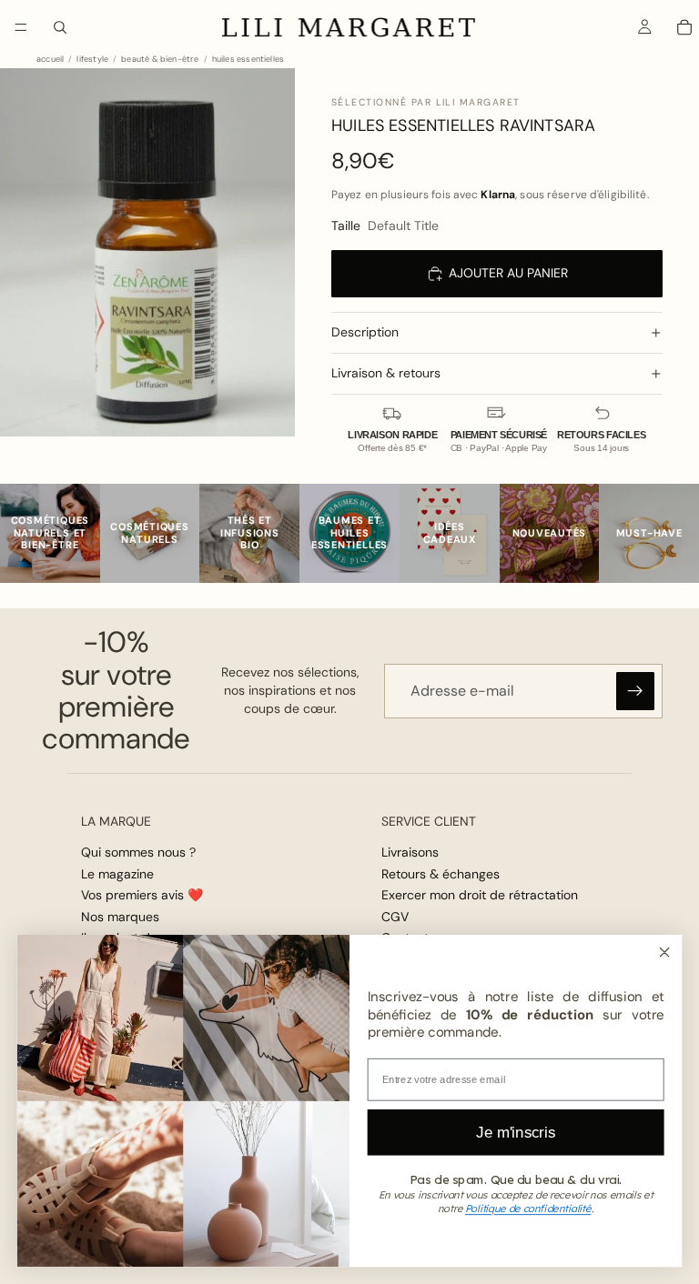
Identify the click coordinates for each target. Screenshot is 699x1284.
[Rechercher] (60, 27)
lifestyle (92, 60)
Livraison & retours (386, 373)
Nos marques (120, 916)
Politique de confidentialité (528, 1208)
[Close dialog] (663, 951)
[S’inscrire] (635, 691)
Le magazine (117, 874)
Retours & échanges (440, 874)
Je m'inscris (515, 1131)
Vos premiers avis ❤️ (142, 895)
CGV (395, 916)
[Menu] (21, 27)
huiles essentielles (248, 60)
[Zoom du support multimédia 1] (147, 252)
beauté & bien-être (159, 60)
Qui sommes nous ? (138, 852)
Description (365, 332)
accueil (50, 60)
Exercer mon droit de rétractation (479, 895)
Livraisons (410, 852)
